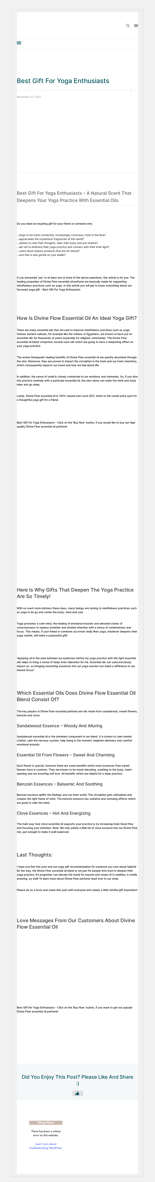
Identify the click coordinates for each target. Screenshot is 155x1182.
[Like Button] (77, 1093)
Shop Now (46, 1122)
